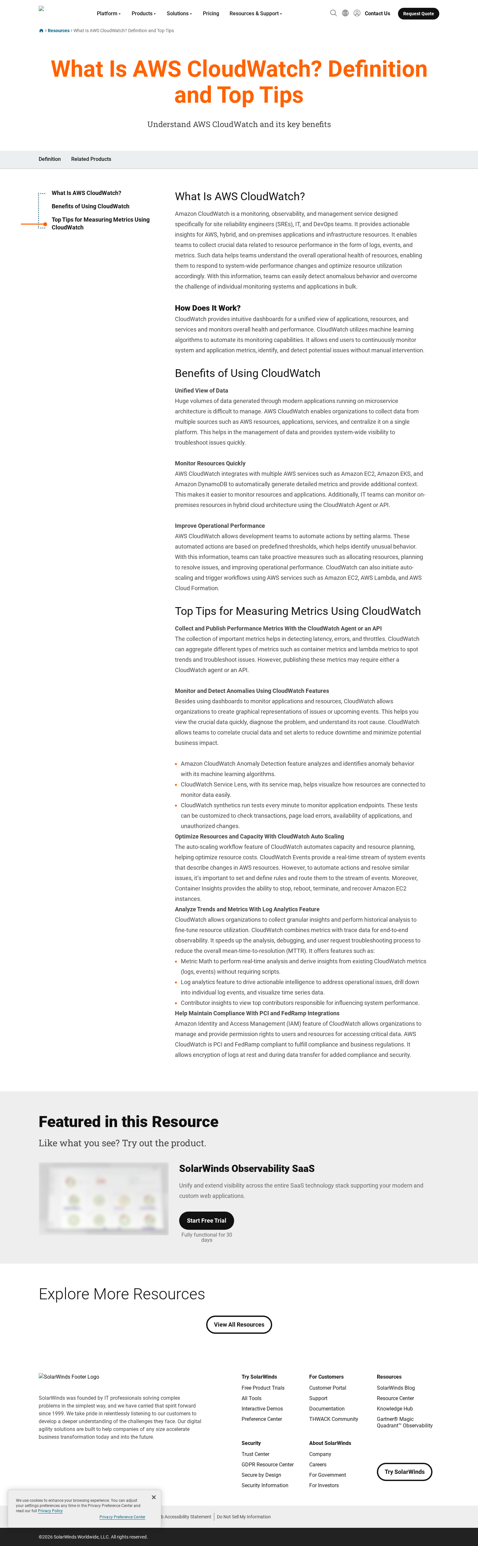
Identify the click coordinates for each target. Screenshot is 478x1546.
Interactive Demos (262, 1409)
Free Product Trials (263, 1388)
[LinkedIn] (434, 1444)
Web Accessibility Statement (183, 1516)
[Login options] (357, 13)
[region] (84, 1509)
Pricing (211, 13)
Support (318, 1398)
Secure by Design (261, 1475)
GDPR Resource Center (268, 1465)
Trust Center (255, 1454)
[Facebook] (382, 1444)
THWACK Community (333, 1419)
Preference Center (262, 1419)
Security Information (265, 1485)
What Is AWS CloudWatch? (86, 192)
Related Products (91, 159)
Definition (50, 159)
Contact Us (377, 13)
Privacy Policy (50, 1511)
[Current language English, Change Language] (345, 13)
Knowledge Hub (395, 1409)
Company (320, 1454)
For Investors (324, 1485)
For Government (327, 1475)
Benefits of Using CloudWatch (90, 206)
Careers (317, 1465)
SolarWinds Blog (396, 1388)
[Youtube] (421, 1444)
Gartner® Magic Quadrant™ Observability (405, 1422)
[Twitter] (408, 1444)
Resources (59, 30)
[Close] (154, 1497)
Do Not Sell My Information (244, 1516)
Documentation (327, 1409)
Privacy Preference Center (122, 1517)
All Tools (251, 1398)
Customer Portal (327, 1388)
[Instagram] (395, 1444)
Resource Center (395, 1398)
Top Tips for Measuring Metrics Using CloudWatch (101, 223)
